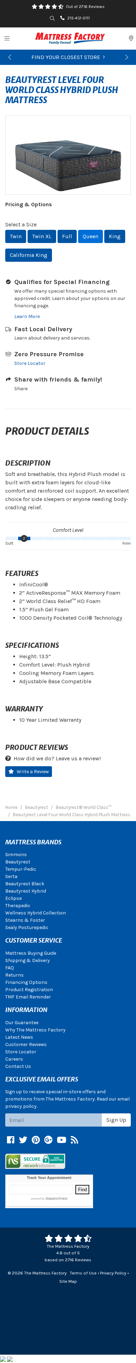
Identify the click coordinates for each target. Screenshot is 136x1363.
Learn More (27, 316)
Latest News (19, 1037)
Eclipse (13, 898)
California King (28, 255)
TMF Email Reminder (28, 997)
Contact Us (18, 1066)
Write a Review (33, 772)
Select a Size (21, 224)
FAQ (9, 968)
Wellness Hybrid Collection (35, 913)
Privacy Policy (113, 1273)
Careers (14, 1059)
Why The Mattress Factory (35, 1030)
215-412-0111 (78, 18)
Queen (90, 236)
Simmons (16, 855)
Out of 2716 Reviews (85, 6)
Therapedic (17, 906)
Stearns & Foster (25, 920)
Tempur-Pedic (20, 869)
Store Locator (29, 363)
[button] (9, 57)
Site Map (68, 1281)
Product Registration (29, 990)
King (115, 236)
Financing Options (26, 982)
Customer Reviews (26, 1044)
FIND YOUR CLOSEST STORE (65, 57)
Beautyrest (17, 862)
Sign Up (116, 1120)
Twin (16, 236)
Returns (14, 975)
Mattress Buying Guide (30, 953)
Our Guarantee (21, 1023)
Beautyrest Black (24, 884)
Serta (11, 876)
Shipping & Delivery (27, 960)
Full (67, 236)
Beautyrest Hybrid (25, 891)
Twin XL (42, 236)
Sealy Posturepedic (26, 927)
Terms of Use (83, 1273)
